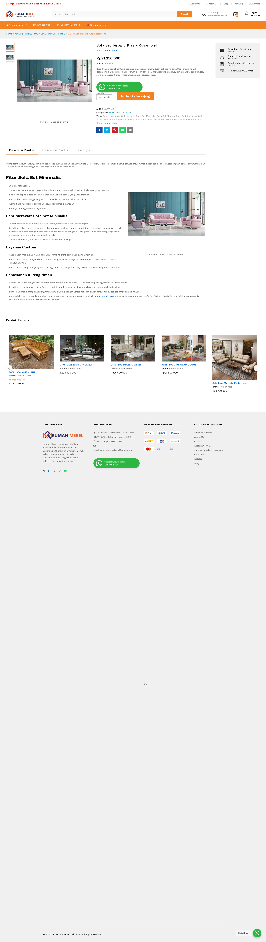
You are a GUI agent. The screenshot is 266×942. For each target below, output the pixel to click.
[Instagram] (60, 471)
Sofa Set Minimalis (145, 116)
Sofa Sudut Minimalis (123, 119)
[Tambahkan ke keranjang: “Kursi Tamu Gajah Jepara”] (27, 366)
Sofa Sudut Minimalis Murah (150, 119)
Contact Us (212, 3)
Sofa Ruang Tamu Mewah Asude (77, 364)
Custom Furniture (70, 24)
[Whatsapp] (65, 471)
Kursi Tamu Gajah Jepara (22, 372)
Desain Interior (98, 25)
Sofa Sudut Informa (186, 116)
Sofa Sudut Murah (175, 119)
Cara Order (254, 3)
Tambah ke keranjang (135, 96)
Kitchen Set (43, 24)
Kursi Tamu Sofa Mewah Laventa (179, 364)
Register (255, 15)
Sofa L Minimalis (111, 116)
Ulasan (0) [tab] (82, 150)
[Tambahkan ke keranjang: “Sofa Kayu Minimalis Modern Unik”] (231, 377)
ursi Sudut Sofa (194, 119)
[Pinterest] (54, 471)
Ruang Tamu (31, 33)
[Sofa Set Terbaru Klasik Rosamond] (99, 130)
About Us (195, 3)
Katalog (239, 3)
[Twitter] (44, 471)
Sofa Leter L (128, 116)
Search (185, 14)
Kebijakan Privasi (202, 446)
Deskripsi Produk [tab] (21, 150)
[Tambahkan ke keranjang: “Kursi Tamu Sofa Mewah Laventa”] (180, 359)
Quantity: (100, 93)
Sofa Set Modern (166, 116)
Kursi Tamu (114, 112)
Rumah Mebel (111, 50)
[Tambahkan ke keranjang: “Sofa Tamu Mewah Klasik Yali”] (129, 359)
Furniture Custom (203, 432)
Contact (198, 441)
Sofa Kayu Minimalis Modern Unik (229, 383)
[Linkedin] (49, 471)
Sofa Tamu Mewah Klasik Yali (126, 364)
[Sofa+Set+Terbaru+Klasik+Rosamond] (107, 130)
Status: (100, 63)
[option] (31, 362)
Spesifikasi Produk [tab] (54, 150)
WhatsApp (213, 12)
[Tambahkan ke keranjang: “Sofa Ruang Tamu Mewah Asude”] (78, 359)
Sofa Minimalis (48, 33)
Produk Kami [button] (16, 25)
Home (9, 33)
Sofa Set (62, 33)
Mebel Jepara (109, 296)
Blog (226, 3)
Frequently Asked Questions (208, 450)
